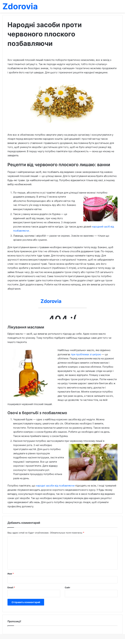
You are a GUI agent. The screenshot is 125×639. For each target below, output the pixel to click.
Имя (10, 573)
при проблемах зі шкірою (86, 354)
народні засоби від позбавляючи (55, 485)
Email (11, 587)
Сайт (67, 587)
